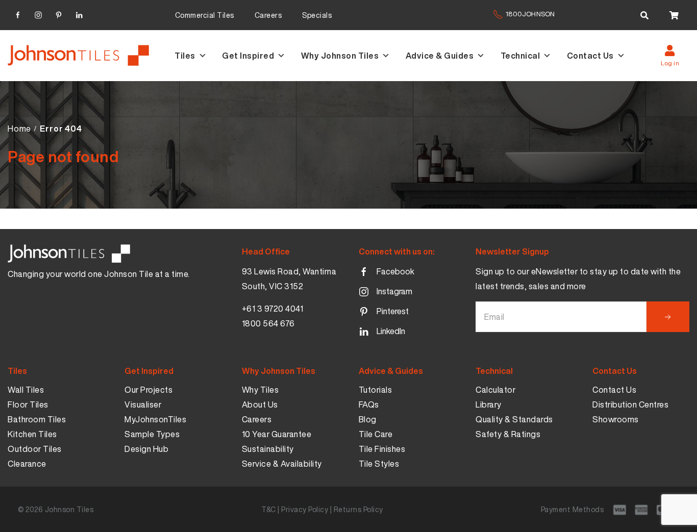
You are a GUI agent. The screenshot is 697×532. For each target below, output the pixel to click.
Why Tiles (260, 390)
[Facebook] (18, 13)
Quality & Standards (514, 419)
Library (489, 404)
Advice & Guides (440, 55)
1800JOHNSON (530, 14)
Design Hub (146, 449)
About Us (260, 404)
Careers (268, 15)
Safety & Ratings (508, 434)
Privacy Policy (304, 509)
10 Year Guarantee (277, 434)
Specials (317, 15)
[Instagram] (38, 13)
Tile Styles (379, 464)
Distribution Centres (630, 404)
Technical (520, 55)
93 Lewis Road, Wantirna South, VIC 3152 (289, 278)
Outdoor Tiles (35, 449)
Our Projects (148, 390)
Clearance (27, 464)
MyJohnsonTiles (155, 419)
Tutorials (375, 390)
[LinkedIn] (79, 13)
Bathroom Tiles (37, 419)
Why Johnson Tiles (340, 55)
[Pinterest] (58, 13)
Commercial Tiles (204, 15)
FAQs (369, 404)
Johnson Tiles (69, 509)
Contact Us (590, 55)
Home (19, 128)
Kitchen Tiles (32, 434)
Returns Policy (358, 509)
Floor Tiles (28, 404)
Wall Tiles (26, 390)
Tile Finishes (382, 449)
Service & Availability (282, 464)
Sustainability (268, 449)
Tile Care (376, 434)
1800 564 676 (268, 323)
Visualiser (143, 404)
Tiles (185, 55)
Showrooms (615, 419)
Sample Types (152, 434)
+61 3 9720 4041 (273, 308)
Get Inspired (248, 55)
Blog (368, 419)
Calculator (495, 390)
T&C (268, 509)
